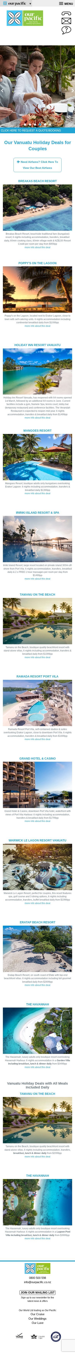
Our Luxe (37, 1322)
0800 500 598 (37, 1277)
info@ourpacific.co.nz (37, 1282)
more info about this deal (37, 247)
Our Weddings (37, 1318)
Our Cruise (37, 1314)
